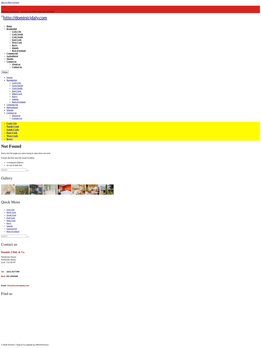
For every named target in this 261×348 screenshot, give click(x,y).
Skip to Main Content (10, 2)
